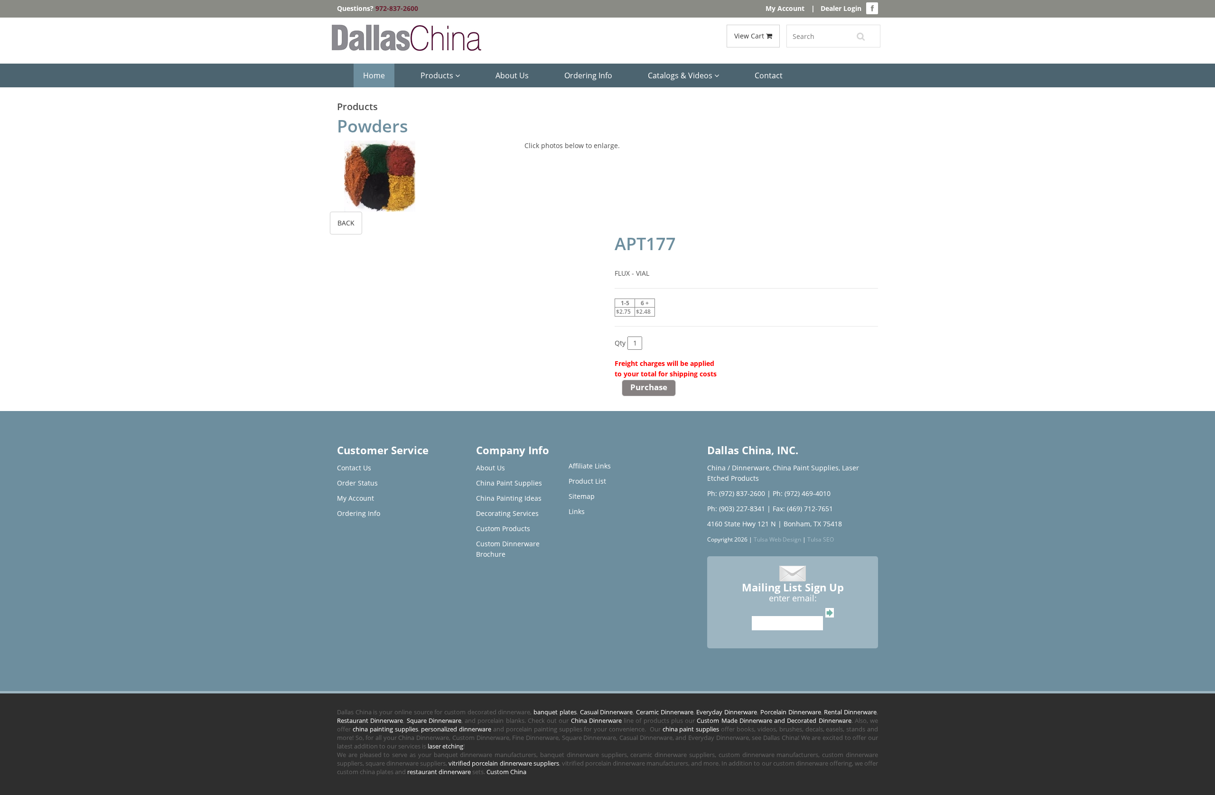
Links (577, 511)
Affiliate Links (590, 465)
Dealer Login (841, 8)
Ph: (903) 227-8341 (736, 508)
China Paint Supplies (509, 482)
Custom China (506, 771)
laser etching (445, 746)
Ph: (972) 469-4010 (802, 493)
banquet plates (555, 712)
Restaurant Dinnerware (370, 720)
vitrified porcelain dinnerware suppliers (504, 763)
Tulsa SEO (820, 539)
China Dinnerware (596, 720)
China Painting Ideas (509, 498)
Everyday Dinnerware (726, 712)
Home (374, 75)
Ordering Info (588, 75)
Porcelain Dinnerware (790, 712)
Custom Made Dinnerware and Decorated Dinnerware (774, 720)
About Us (512, 75)
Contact (769, 75)
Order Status (357, 482)
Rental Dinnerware (850, 712)
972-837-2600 (396, 8)
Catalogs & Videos (681, 75)
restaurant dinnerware (439, 771)
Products (438, 75)
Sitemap (582, 496)
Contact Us (354, 467)
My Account (785, 8)
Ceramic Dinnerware (664, 712)
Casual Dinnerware (606, 712)
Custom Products (503, 528)
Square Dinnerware (434, 720)
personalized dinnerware (456, 729)
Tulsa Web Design (777, 539)
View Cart (750, 35)
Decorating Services (507, 513)
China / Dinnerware (738, 467)
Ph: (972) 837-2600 (736, 493)
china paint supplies (691, 729)
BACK (346, 222)
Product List (587, 481)
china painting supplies (385, 729)
